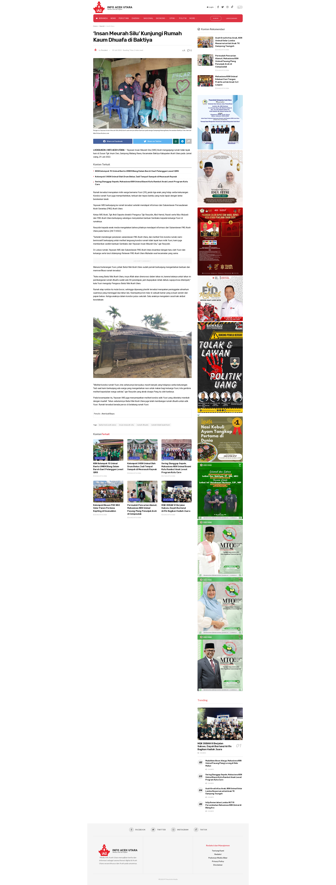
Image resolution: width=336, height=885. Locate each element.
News (113, 18)
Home (95, 26)
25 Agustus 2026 (223, 49)
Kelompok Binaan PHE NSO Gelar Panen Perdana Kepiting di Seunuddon (106, 508)
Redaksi (104, 50)
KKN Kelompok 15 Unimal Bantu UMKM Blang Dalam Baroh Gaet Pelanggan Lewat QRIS (137, 171)
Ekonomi (160, 18)
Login (211, 7)
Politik (183, 18)
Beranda (103, 18)
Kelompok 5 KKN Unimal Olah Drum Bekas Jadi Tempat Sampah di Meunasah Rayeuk (136, 176)
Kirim (216, 18)
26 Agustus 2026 (101, 514)
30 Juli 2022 (117, 50)
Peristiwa (124, 18)
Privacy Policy (218, 861)
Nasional (148, 18)
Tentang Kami (218, 851)
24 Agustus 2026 (223, 88)
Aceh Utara (110, 26)
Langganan (231, 18)
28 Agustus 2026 (101, 476)
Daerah (135, 18)
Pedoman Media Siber (217, 858)
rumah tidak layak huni (160, 425)
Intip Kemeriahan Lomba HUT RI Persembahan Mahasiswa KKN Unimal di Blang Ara (223, 805)
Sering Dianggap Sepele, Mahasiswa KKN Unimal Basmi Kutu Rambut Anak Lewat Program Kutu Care (223, 777)
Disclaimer (218, 865)
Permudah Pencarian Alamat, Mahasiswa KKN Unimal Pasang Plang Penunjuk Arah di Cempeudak (226, 61)
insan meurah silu (126, 425)
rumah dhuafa (142, 425)
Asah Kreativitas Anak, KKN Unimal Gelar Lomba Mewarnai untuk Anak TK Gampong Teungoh (223, 791)
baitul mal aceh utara (107, 425)
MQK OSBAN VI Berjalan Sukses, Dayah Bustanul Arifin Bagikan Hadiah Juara (175, 508)
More (192, 18)
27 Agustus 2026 (169, 476)
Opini (172, 18)
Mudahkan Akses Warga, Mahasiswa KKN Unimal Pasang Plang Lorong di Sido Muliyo (223, 763)
